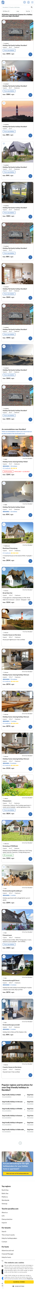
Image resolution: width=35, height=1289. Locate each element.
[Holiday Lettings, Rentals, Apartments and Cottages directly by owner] (3, 2)
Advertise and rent (8, 1250)
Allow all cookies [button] (19, 1282)
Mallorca (5, 1197)
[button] (33, 2)
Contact (4, 1242)
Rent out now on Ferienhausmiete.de (17, 1173)
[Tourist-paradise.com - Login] (29, 2)
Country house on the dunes (12, 1067)
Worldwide (5, 1200)
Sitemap (4, 1204)
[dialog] (19, 1274)
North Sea (5, 1190)
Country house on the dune (12, 635)
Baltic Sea (5, 1193)
